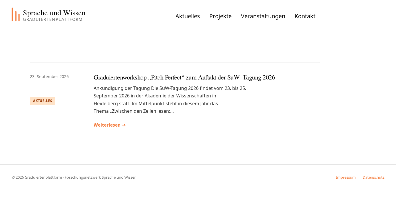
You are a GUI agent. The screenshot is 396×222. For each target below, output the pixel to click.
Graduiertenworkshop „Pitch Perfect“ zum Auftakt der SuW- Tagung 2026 (184, 77)
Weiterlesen (110, 125)
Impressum (346, 177)
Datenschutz (373, 177)
